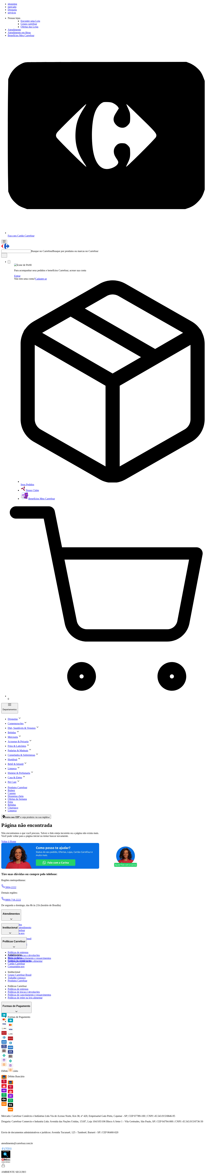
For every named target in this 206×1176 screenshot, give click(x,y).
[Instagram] (7, 1149)
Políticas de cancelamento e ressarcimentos (29, 958)
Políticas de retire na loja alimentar (25, 997)
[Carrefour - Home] (5, 248)
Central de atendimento (19, 927)
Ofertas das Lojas (29, 26)
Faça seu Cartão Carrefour (21, 235)
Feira (10, 802)
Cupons (12, 793)
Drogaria (12, 9)
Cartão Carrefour (16, 963)
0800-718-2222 (13, 899)
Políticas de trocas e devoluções (24, 955)
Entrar (17, 276)
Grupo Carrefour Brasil (19, 974)
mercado (12, 6)
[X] (5, 1149)
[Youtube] (10, 1149)
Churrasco (13, 807)
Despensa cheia (15, 796)
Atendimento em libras (19, 32)
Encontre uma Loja (30, 21)
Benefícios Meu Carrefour (21, 35)
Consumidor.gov (16, 966)
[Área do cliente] (9, 262)
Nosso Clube (32, 490)
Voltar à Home (8, 841)
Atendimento (14, 29)
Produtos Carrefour (17, 787)
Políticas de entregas (18, 952)
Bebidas (12, 804)
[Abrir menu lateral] (4, 241)
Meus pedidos (15, 957)
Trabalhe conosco (17, 977)
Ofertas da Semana (17, 799)
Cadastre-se (41, 278)
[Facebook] (2, 1149)
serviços (12, 12)
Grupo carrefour (29, 24)
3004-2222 (10, 887)
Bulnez (11, 790)
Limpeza (12, 810)
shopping (12, 4)
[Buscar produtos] (4, 255)
